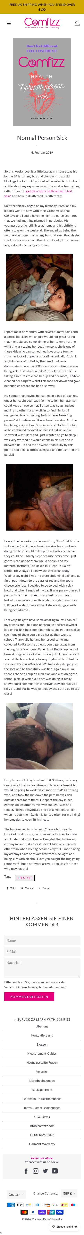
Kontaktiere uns (42, 1035)
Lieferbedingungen (42, 1080)
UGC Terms (42, 1116)
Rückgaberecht (42, 1089)
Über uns (42, 1026)
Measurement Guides (42, 1053)
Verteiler (42, 1071)
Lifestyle (25, 878)
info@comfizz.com (42, 1126)
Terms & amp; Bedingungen (42, 1107)
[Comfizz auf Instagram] (36, 1171)
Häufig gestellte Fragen (42, 1062)
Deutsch (14, 1194)
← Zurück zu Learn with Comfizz (42, 1019)
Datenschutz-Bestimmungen (42, 1098)
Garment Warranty (42, 1144)
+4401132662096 (42, 1135)
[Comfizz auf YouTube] (55, 1171)
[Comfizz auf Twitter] (45, 1171)
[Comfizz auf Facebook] (26, 1171)
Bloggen (42, 1044)
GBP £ (67, 1193)
